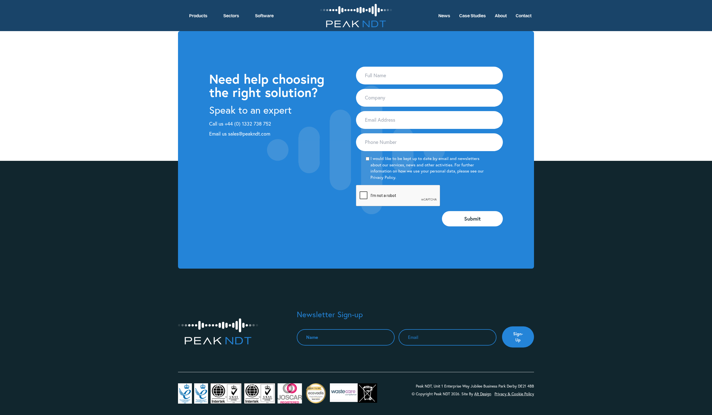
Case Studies (472, 15)
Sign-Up (518, 337)
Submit (472, 218)
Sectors (231, 15)
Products (198, 15)
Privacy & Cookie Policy (514, 393)
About (501, 15)
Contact (523, 15)
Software (264, 15)
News (444, 15)
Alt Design (482, 393)
